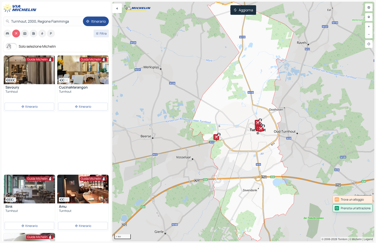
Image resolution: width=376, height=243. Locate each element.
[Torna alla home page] (20, 8)
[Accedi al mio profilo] (369, 7)
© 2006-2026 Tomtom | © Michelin (342, 239)
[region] (243, 121)
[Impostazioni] (369, 17)
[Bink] (29, 189)
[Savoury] (29, 69)
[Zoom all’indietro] (369, 34)
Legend (368, 239)
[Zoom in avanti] (369, 26)
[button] (216, 137)
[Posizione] (369, 44)
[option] (7, 33)
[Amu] (83, 189)
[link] (353, 199)
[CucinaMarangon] (83, 69)
